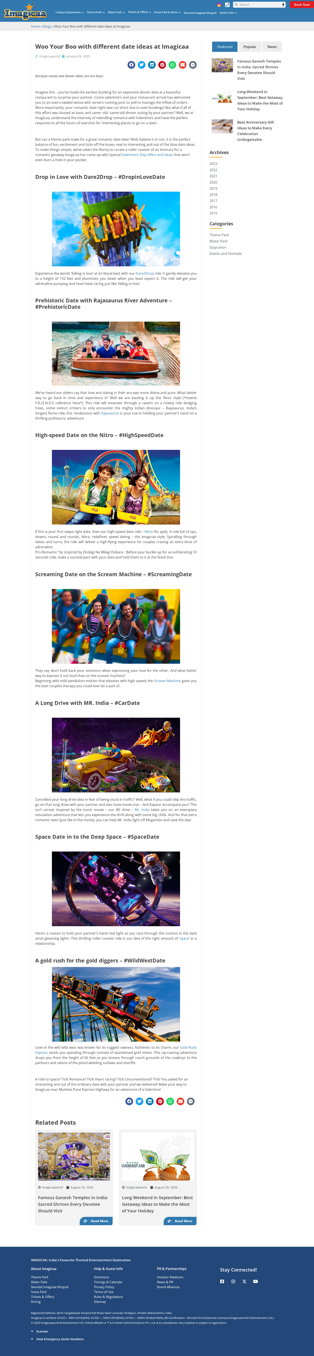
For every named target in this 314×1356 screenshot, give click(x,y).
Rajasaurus (110, 413)
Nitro (149, 531)
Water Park (115, 12)
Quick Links (227, 13)
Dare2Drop (145, 273)
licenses (42, 1331)
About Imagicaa (43, 1268)
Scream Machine (167, 680)
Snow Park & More (166, 12)
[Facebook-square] (222, 1281)
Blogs (47, 26)
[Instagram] (233, 1281)
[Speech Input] (262, 5)
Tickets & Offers (138, 12)
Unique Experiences (68, 12)
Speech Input (283, 4)
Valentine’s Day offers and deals (147, 154)
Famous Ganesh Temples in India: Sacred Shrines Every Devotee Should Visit (73, 1204)
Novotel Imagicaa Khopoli (200, 13)
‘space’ (184, 938)
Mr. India (142, 809)
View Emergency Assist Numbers (60, 1339)
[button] (157, 1331)
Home (35, 26)
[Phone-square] (227, 4)
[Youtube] (255, 1281)
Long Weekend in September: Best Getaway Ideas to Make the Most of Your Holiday (157, 1204)
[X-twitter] (244, 1281)
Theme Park (94, 12)
